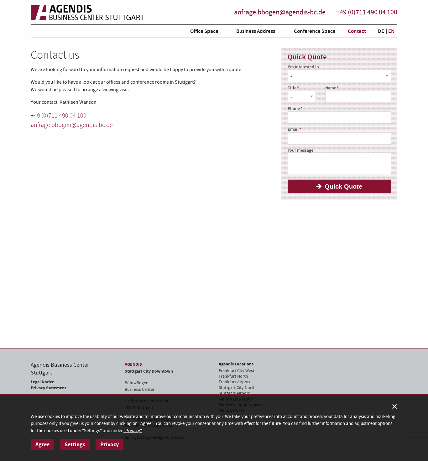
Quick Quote (343, 186)
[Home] (87, 12)
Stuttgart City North (237, 387)
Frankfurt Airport (234, 382)
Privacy (109, 444)
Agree (42, 444)
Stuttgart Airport (234, 393)
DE (381, 31)
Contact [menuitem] (357, 31)
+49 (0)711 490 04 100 (366, 12)
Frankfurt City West (236, 370)
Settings (75, 444)
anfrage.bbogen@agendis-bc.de (280, 12)
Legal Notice (42, 382)
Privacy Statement (48, 387)
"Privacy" (132, 430)
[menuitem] (199, 32)
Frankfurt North (233, 376)
